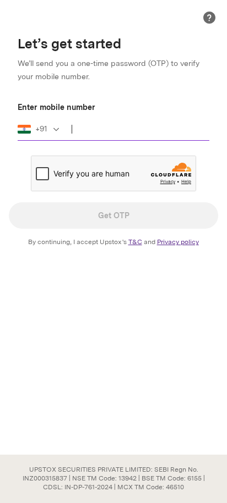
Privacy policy (178, 242)
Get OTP (113, 215)
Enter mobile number (56, 107)
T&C (135, 242)
